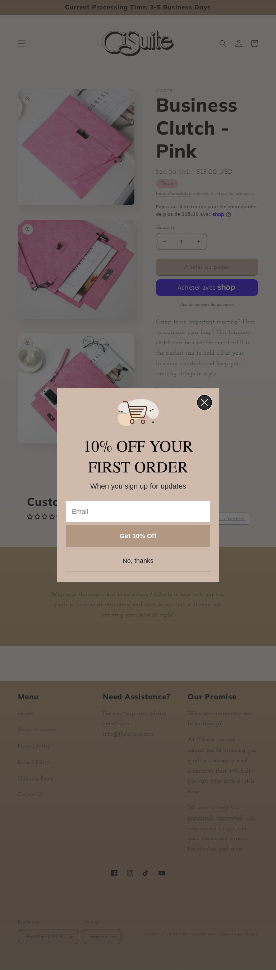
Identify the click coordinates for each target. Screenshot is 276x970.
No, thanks (138, 560)
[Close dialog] (204, 402)
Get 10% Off (138, 536)
